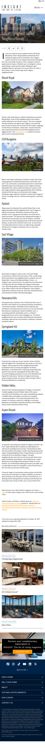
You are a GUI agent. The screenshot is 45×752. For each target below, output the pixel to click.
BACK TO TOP (21, 670)
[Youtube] (24, 665)
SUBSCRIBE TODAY (22, 652)
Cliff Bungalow (37, 169)
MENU (37, 8)
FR (43, 1)
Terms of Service (6, 736)
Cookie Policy (24, 730)
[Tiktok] (19, 665)
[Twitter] (35, 665)
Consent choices (33, 730)
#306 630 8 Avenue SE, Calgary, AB (30, 264)
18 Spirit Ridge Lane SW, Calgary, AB (30, 356)
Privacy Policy (6, 730)
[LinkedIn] (30, 665)
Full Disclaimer (14, 730)
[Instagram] (13, 665)
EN (40, 1)
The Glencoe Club (21, 132)
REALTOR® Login (7, 732)
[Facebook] (8, 665)
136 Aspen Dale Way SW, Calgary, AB (30, 439)
